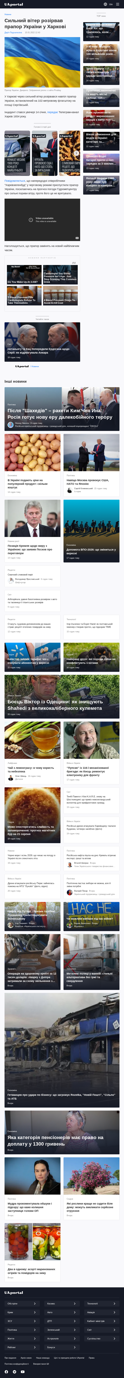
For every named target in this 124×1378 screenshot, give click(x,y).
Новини (8, 14)
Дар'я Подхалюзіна (13, 32)
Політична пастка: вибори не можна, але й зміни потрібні (89, 884)
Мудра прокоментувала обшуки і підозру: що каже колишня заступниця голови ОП (30, 1207)
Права (91, 1358)
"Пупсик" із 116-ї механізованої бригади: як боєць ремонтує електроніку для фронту (88, 771)
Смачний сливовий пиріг (20, 574)
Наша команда (42, 1358)
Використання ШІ (41, 1364)
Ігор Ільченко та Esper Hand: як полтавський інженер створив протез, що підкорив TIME (90, 625)
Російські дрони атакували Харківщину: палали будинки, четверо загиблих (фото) (91, 827)
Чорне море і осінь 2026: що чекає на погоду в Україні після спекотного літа (31, 857)
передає (52, 112)
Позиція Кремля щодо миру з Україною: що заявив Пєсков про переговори (30, 549)
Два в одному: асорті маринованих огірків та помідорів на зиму (31, 1271)
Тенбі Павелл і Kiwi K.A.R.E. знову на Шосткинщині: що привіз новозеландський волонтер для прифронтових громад (88, 799)
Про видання (10, 1358)
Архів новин (26, 1358)
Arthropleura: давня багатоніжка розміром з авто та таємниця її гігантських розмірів (32, 600)
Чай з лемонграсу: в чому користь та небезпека (31, 769)
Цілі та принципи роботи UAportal (69, 1358)
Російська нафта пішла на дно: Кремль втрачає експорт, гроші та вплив (91, 857)
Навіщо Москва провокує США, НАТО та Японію (88, 482)
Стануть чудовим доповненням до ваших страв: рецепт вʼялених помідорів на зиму (29, 625)
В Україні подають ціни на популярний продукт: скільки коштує (27, 484)
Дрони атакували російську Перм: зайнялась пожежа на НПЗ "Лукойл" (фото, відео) (31, 884)
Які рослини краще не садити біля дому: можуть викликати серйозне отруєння (90, 1207)
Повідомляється (15, 180)
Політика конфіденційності (17, 1364)
